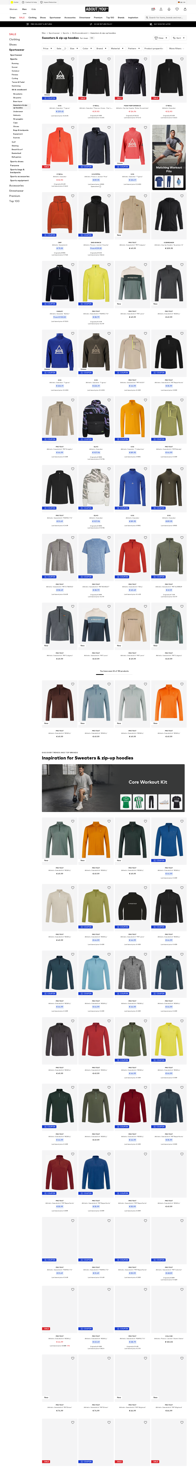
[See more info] (59, 118)
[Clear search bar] (184, 17)
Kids (34, 9)
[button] (161, 38)
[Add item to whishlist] (72, 59)
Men (24, 9)
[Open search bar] (146, 17)
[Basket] (185, 9)
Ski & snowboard (79, 33)
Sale (59, 48)
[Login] (161, 9)
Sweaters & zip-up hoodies (103, 33)
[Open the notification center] (169, 9)
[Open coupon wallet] (153, 9)
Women (13, 9)
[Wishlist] (177, 9)
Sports (66, 33)
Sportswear (54, 33)
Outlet (16, 2)
